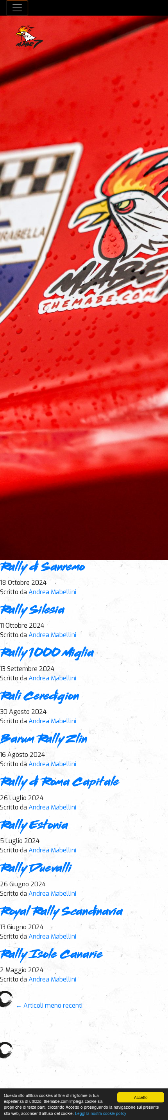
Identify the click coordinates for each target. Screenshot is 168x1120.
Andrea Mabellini (52, 592)
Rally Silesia (32, 610)
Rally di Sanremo (42, 567)
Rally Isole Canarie (51, 955)
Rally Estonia (34, 825)
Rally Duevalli (35, 868)
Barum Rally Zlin (43, 739)
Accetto (141, 1097)
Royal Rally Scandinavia (61, 912)
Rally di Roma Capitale (59, 782)
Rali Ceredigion (39, 696)
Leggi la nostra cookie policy (100, 1113)
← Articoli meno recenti (49, 1005)
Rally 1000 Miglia (47, 653)
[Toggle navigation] (17, 8)
